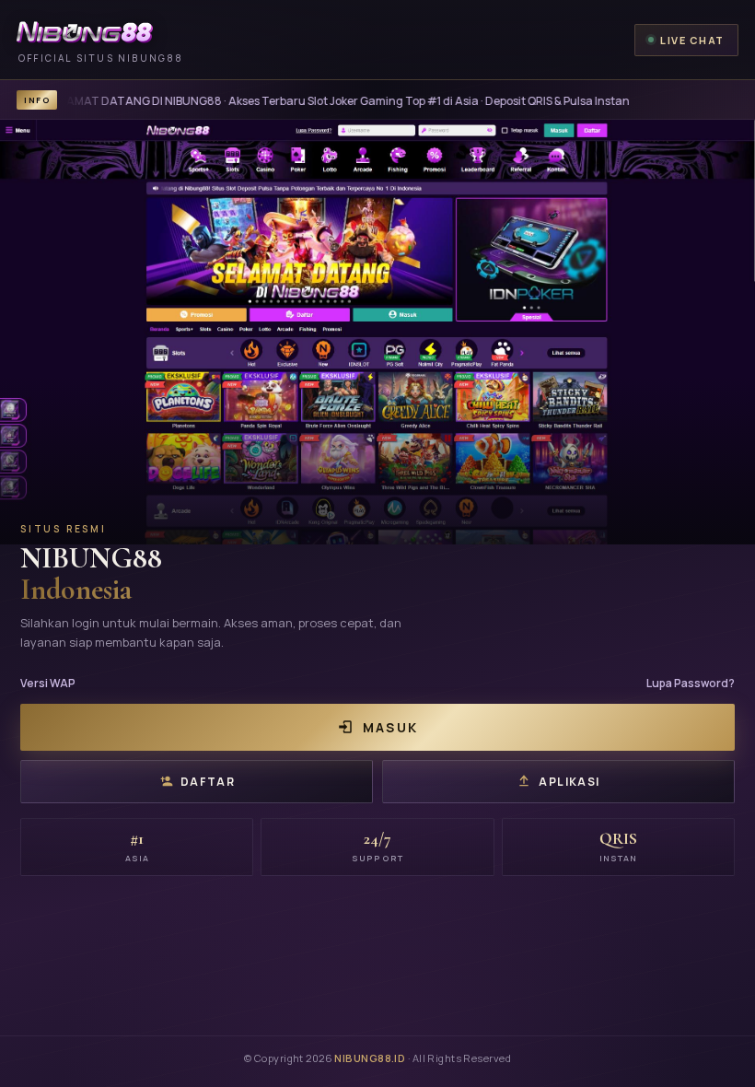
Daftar (208, 781)
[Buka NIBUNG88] (377, 332)
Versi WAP (48, 683)
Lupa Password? (690, 683)
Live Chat (692, 40)
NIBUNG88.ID (369, 1058)
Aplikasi (569, 781)
